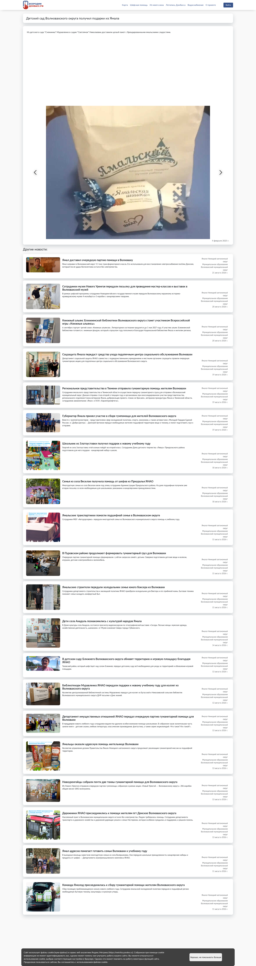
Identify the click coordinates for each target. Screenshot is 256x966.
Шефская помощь (139, 5)
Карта (125, 5)
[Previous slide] (35, 172)
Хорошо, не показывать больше (205, 957)
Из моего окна (157, 5)
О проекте (211, 5)
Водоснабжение (195, 5)
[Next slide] (220, 172)
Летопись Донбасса (175, 5)
